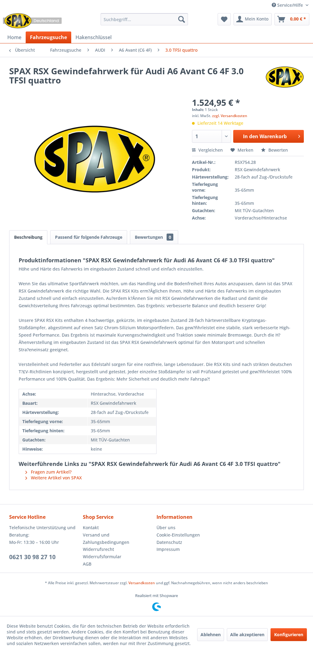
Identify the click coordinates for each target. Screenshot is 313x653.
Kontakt (91, 527)
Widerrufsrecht (98, 549)
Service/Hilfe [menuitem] (290, 5)
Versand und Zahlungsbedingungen (106, 538)
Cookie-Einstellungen (178, 535)
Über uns (165, 527)
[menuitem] (144, 19)
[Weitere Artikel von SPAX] (285, 77)
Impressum (168, 549)
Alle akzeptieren (247, 634)
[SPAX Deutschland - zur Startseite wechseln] (32, 20)
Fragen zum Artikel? (51, 472)
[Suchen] (181, 19)
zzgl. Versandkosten (229, 115)
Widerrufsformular (102, 556)
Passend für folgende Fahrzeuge (88, 237)
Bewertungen (153, 237)
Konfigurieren (288, 634)
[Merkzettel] (224, 19)
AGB (87, 564)
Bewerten (277, 150)
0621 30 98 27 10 (32, 557)
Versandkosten (141, 582)
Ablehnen (211, 634)
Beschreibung (28, 237)
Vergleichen (210, 150)
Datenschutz (169, 542)
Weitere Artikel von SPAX (56, 478)
